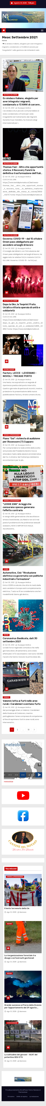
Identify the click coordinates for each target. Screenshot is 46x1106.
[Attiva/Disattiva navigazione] (42, 30)
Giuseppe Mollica (24, 108)
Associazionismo (12, 1023)
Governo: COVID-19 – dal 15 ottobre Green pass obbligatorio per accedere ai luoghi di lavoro (22, 242)
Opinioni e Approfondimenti (12, 435)
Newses (36, 1090)
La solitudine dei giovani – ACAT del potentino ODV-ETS (20, 1055)
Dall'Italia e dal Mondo (10, 95)
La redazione (34, 1096)
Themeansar (22, 1092)
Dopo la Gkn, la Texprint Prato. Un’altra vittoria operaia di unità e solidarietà (21, 307)
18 (28, 729)
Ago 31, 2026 (12, 912)
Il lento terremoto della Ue (16, 908)
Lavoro (6, 569)
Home (4, 40)
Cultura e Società (9, 369)
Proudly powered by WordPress (17, 1090)
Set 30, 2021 (10, 108)
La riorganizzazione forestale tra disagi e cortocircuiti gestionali (20, 956)
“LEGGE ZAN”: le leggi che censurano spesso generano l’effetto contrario (19, 507)
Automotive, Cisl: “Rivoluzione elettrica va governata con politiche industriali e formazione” (23, 576)
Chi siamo (10, 1096)
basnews (22, 912)
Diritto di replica (22, 1096)
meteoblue (8, 781)
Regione (6, 635)
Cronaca (6, 697)
